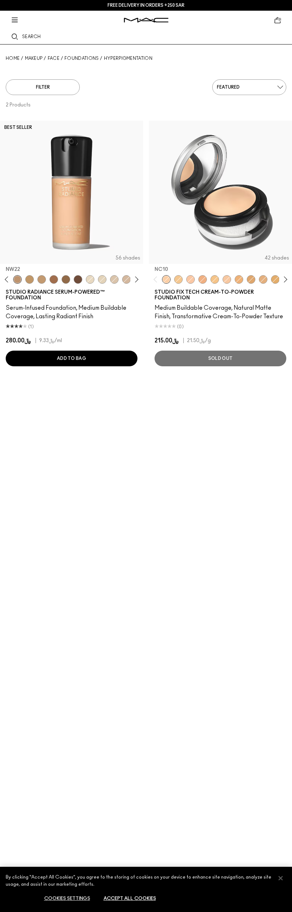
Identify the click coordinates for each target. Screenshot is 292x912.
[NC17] (251, 279)
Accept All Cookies (130, 898)
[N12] (263, 279)
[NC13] (178, 279)
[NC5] (102, 279)
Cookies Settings (67, 898)
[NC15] (214, 279)
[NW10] (126, 279)
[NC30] (29, 279)
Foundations (81, 58)
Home (13, 58)
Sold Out (220, 358)
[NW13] (202, 279)
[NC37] (41, 279)
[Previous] (8, 280)
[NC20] (275, 279)
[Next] (135, 280)
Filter (43, 87)
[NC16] (239, 279)
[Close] (280, 878)
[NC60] (66, 279)
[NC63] (78, 279)
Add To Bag (71, 358)
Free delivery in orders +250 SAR (146, 5)
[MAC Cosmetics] (146, 20)
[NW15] (226, 279)
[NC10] (114, 279)
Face (53, 58)
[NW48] (53, 279)
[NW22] (17, 279)
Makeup (34, 58)
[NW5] (90, 279)
